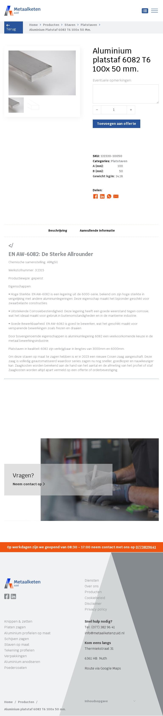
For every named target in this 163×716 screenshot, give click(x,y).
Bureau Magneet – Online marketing (68, 686)
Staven (70, 25)
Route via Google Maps (103, 668)
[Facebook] (95, 196)
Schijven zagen (16, 639)
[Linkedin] (13, 597)
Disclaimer (93, 603)
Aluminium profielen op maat (27, 633)
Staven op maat (16, 644)
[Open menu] (154, 10)
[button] (70, 56)
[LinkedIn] (102, 196)
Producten (51, 25)
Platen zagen (15, 627)
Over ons (92, 586)
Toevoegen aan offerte (116, 123)
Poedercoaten (15, 667)
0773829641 (146, 547)
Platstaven (89, 25)
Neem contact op (28, 484)
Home (33, 25)
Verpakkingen (15, 656)
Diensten (92, 580)
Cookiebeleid (95, 598)
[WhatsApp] (109, 196)
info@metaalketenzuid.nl (105, 633)
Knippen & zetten (18, 621)
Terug (11, 29)
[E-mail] (116, 196)
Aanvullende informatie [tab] (97, 230)
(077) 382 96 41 (103, 627)
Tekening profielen (19, 650)
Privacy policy (96, 609)
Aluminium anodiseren (22, 662)
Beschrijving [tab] (57, 230)
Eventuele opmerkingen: (112, 80)
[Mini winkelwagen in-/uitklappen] (145, 11)
